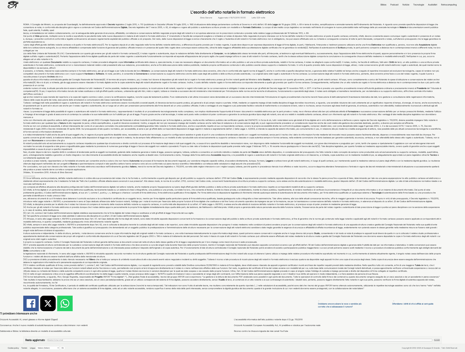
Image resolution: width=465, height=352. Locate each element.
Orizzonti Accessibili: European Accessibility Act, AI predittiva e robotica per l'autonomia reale (277, 325)
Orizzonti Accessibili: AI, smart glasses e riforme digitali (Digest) (29, 319)
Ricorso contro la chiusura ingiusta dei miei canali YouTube (261, 331)
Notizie (405, 4)
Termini (24, 348)
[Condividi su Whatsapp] (65, 304)
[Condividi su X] (48, 304)
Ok (63, 348)
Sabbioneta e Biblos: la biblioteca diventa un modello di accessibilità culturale (35, 331)
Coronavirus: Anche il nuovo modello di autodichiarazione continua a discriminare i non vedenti (44, 325)
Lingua (32, 348)
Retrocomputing (449, 4)
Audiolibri (432, 4)
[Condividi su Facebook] (31, 304)
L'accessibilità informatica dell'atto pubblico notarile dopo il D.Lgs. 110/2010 (268, 319)
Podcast (394, 4)
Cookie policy (13, 348)
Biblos (383, 4)
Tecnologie (418, 4)
